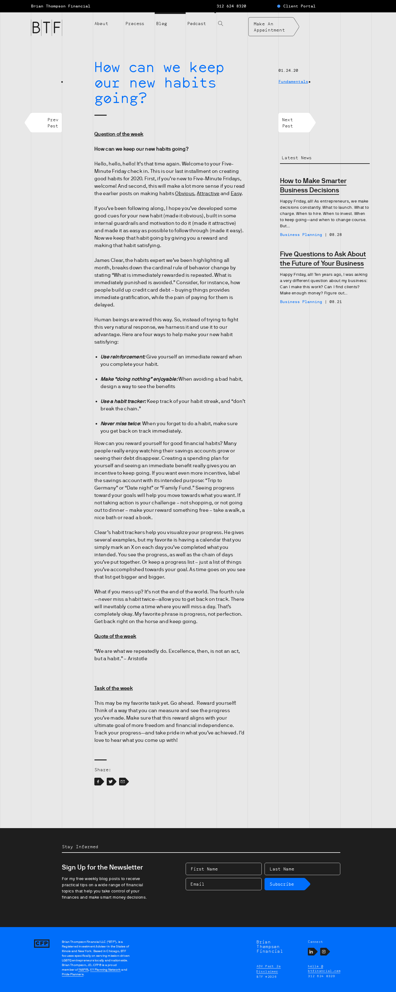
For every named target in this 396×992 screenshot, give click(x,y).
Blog (161, 23)
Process (134, 23)
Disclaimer (267, 971)
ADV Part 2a (268, 966)
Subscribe (281, 884)
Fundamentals (293, 81)
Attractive (208, 193)
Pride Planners (73, 974)
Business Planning (301, 235)
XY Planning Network (105, 969)
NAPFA (83, 969)
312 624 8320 (231, 6)
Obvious (184, 193)
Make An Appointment (269, 26)
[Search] (232, 19)
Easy (236, 193)
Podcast (196, 23)
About (101, 23)
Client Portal (299, 6)
